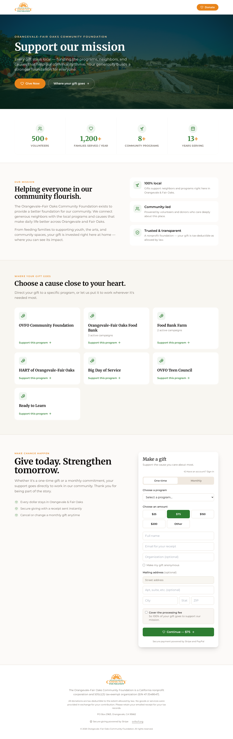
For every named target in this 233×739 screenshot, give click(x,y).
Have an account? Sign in (200, 471)
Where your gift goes (69, 83)
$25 (154, 514)
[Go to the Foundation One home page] (24, 7)
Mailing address (160, 572)
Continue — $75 (178, 632)
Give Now (32, 83)
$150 (203, 514)
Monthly (196, 480)
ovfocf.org (137, 721)
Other (178, 524)
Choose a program (155, 490)
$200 (154, 524)
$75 (178, 514)
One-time (160, 480)
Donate (210, 7)
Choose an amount (155, 506)
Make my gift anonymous (163, 565)
